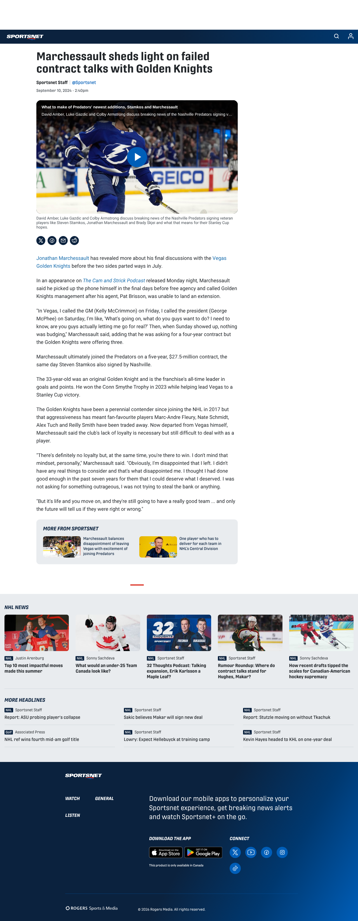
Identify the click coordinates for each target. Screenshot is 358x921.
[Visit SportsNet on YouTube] (250, 852)
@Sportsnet (84, 82)
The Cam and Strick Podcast (114, 280)
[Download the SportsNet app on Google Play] (203, 852)
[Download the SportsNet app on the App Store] (166, 852)
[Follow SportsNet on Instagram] (282, 852)
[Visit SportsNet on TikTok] (235, 868)
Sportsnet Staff (52, 82)
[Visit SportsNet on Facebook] (266, 852)
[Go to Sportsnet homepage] (25, 37)
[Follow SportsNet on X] (235, 852)
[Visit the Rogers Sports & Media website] (91, 908)
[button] (336, 37)
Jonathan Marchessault (62, 258)
